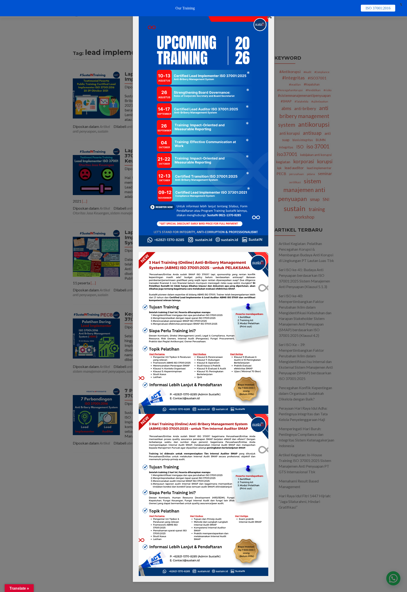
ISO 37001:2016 (378, 8)
